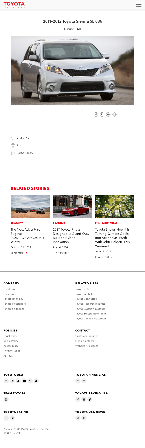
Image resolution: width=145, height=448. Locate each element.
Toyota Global (83, 294)
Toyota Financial (13, 298)
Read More (18, 253)
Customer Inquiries (86, 336)
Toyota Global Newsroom (90, 308)
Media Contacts (84, 340)
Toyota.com (10, 289)
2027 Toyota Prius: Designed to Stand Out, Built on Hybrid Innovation (71, 235)
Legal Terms (11, 336)
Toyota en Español (14, 308)
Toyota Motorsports (15, 303)
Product (17, 223)
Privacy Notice (12, 350)
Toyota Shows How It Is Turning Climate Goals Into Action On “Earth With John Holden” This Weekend (112, 237)
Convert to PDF (26, 152)
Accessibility (11, 345)
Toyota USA (82, 289)
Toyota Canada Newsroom (91, 318)
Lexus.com (10, 294)
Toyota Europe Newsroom (90, 313)
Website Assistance (86, 345)
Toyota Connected (86, 298)
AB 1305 (8, 355)
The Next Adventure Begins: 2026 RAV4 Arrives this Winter (27, 235)
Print (19, 145)
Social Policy (11, 340)
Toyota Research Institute (90, 303)
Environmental (106, 223)
